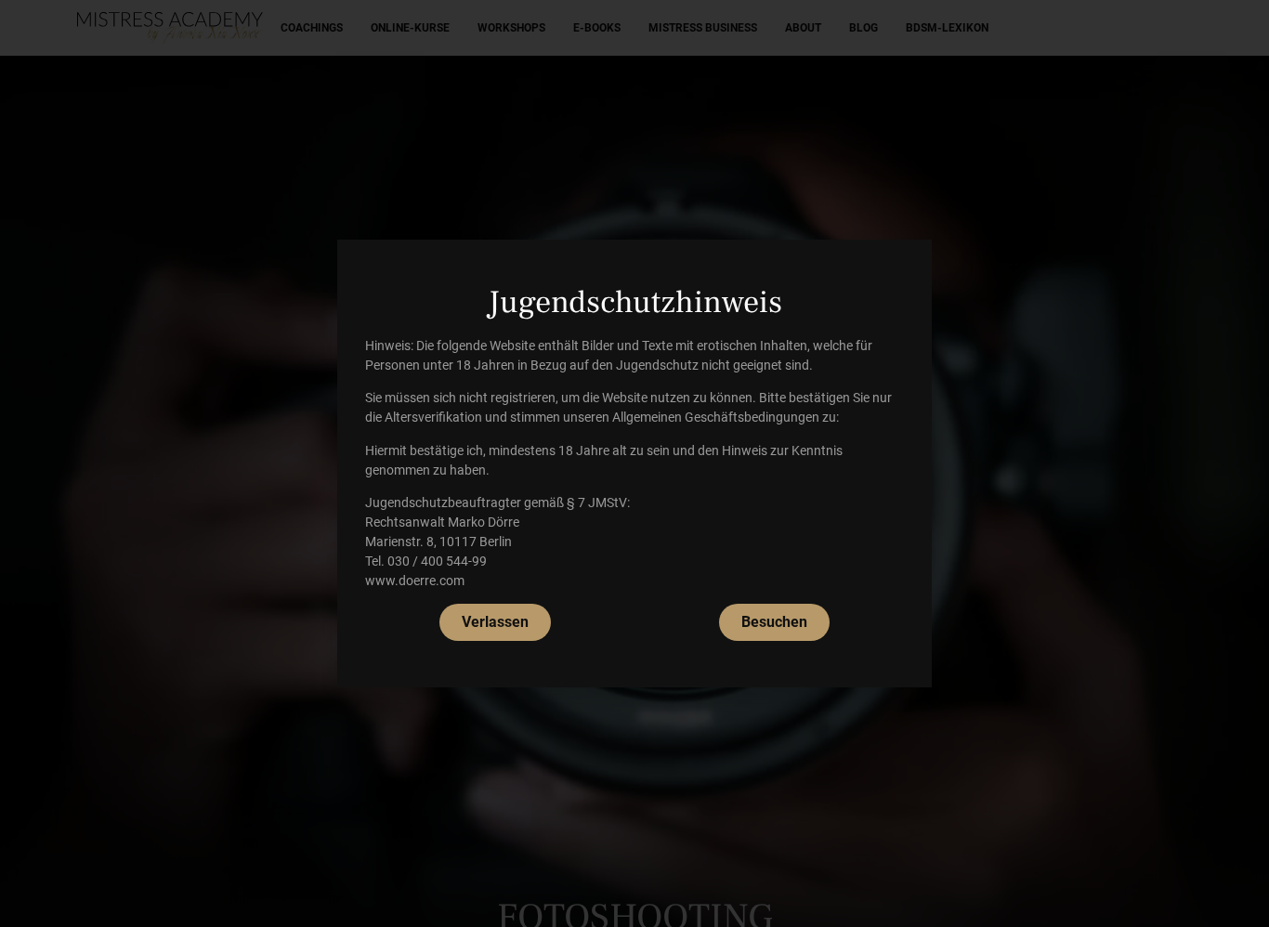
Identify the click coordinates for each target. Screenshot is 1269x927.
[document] (634, 463)
